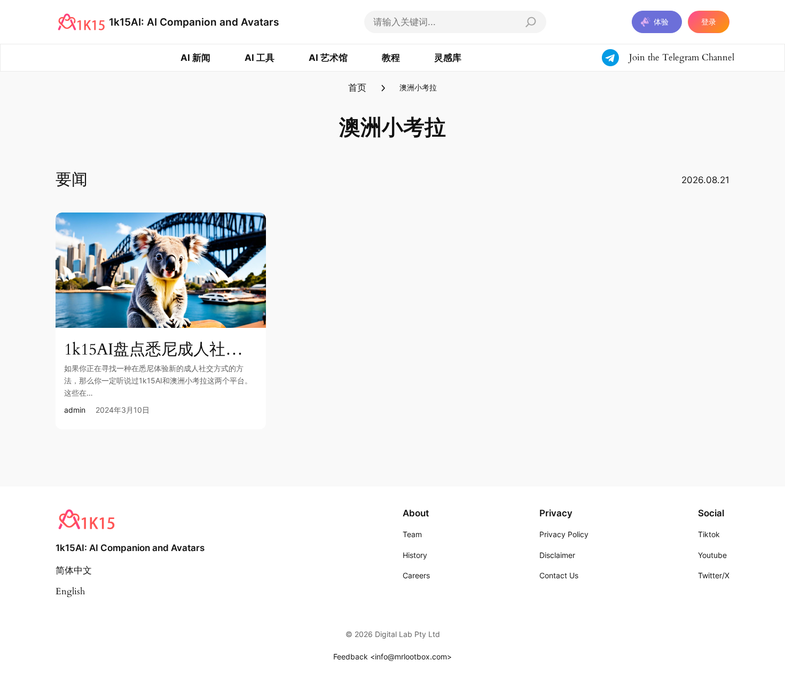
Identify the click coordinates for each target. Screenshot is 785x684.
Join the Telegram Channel (681, 57)
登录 (708, 21)
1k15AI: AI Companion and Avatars (194, 21)
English (70, 591)
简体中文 (74, 570)
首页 (357, 88)
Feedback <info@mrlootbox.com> (392, 656)
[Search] (530, 21)
